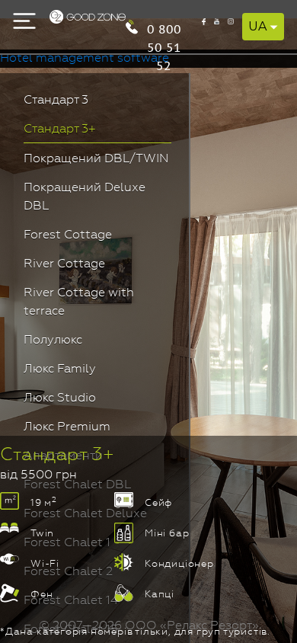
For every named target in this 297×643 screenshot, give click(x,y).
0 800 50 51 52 (164, 27)
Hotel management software (84, 59)
